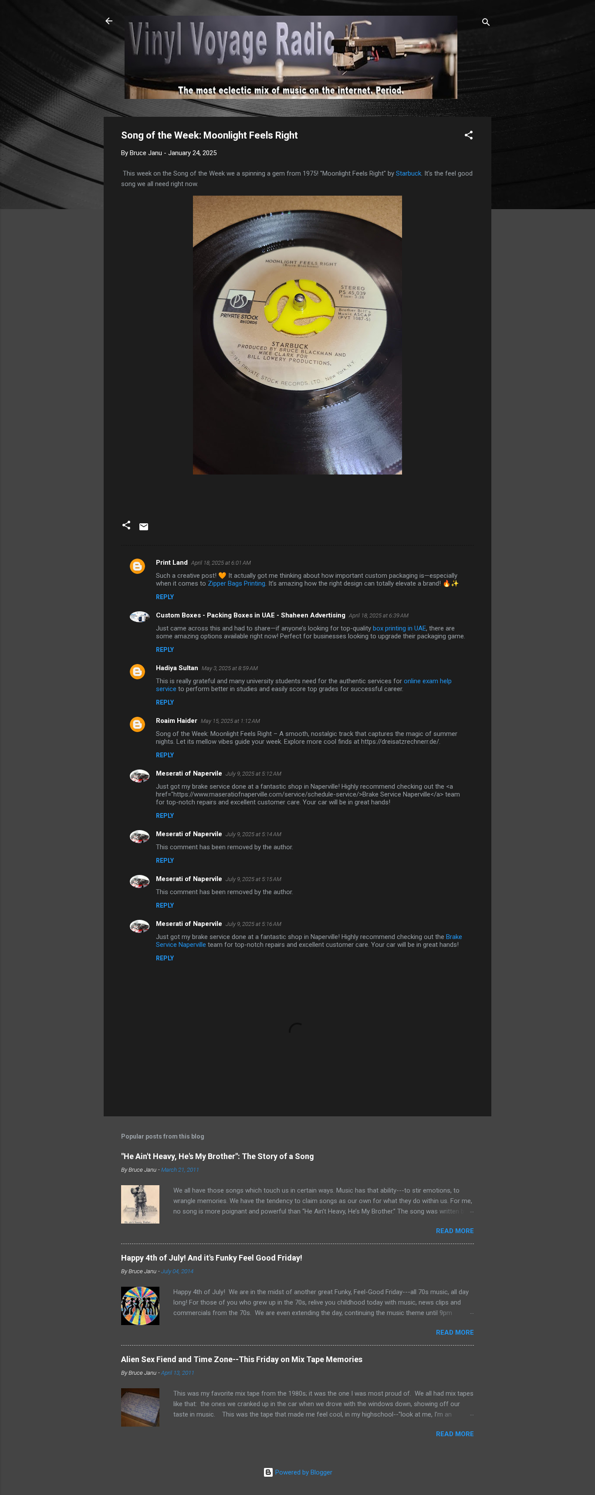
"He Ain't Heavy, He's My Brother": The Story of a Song (217, 1156)
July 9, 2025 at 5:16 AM (253, 924)
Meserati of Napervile (189, 773)
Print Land (172, 562)
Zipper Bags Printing (236, 583)
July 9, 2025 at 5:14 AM (253, 834)
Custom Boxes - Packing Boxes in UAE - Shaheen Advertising (250, 615)
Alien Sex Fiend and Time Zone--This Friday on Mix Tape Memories (241, 1359)
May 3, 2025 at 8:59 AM (230, 668)
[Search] (486, 23)
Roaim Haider (176, 721)
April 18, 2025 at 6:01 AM (221, 562)
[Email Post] (144, 530)
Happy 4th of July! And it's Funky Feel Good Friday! (211, 1257)
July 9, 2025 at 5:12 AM (253, 773)
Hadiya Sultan (177, 668)
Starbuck (408, 173)
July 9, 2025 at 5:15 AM (253, 879)
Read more (455, 1231)
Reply (165, 596)
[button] (468, 136)
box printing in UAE (399, 628)
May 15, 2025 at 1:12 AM (230, 721)
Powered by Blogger (303, 1472)
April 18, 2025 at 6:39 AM (379, 615)
